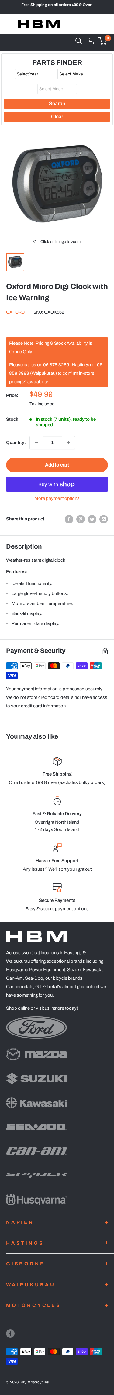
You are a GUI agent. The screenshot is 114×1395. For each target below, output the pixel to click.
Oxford (15, 312)
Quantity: (16, 442)
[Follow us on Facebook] (10, 1333)
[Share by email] (103, 519)
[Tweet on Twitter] (92, 519)
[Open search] (78, 41)
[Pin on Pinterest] (80, 519)
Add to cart (57, 464)
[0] (103, 41)
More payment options (57, 498)
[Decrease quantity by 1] (36, 442)
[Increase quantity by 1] (68, 442)
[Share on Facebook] (69, 519)
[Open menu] (9, 24)
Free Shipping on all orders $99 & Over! (57, 5)
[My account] (91, 41)
